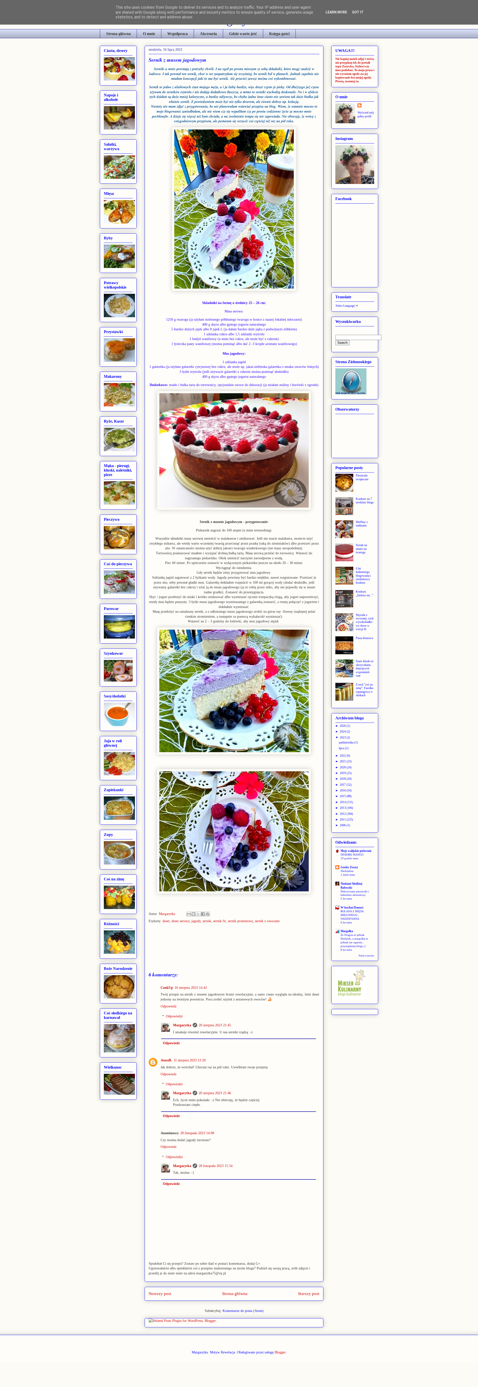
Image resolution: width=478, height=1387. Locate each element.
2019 (343, 773)
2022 (343, 755)
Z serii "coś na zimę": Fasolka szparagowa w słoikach (364, 690)
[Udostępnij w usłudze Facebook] (202, 913)
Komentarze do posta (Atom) (243, 1311)
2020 (343, 767)
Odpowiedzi (174, 1016)
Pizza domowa (364, 638)
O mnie (149, 34)
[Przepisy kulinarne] (350, 998)
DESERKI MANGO (352, 854)
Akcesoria (208, 34)
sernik (207, 921)
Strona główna (118, 34)
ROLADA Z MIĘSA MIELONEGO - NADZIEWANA (352, 915)
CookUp (167, 988)
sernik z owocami (267, 921)
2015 (343, 796)
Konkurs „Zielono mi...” (364, 593)
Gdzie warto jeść (243, 34)
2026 (343, 726)
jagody (196, 921)
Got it (357, 12)
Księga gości (279, 34)
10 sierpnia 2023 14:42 (191, 988)
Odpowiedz (169, 1006)
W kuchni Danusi (352, 907)
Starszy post (308, 1293)
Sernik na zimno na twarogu (361, 548)
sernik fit (219, 921)
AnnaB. (166, 1060)
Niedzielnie (347, 870)
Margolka (347, 931)
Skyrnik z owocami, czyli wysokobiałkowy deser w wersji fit (364, 622)
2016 (343, 790)
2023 (343, 737)
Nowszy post (160, 1293)
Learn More (336, 12)
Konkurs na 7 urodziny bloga (364, 500)
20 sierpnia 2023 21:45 (215, 1025)
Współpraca (177, 34)
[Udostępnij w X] (198, 913)
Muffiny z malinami (362, 523)
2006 (343, 825)
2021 (343, 761)
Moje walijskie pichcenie (356, 851)
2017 (343, 784)
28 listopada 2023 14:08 (197, 1133)
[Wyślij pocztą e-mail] (188, 913)
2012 (343, 814)
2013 (343, 808)
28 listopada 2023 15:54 (216, 1166)
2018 (343, 778)
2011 (343, 819)
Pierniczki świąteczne (362, 477)
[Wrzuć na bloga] (193, 913)
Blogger (280, 1352)
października (346, 742)
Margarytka (167, 914)
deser (166, 921)
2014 (343, 802)
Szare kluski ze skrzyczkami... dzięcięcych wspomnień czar (364, 668)
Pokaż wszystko (366, 955)
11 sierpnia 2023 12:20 (190, 1060)
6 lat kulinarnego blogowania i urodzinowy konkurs (363, 576)
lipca (342, 748)
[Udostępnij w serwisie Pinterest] (207, 913)
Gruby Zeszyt (349, 867)
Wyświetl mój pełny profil (366, 114)
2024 (343, 731)
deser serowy (180, 921)
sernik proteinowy (240, 921)
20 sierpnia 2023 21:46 (215, 1093)
